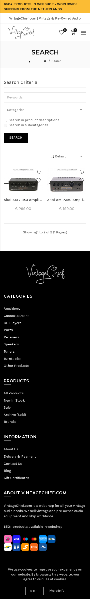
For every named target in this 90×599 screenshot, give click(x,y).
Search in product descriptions (34, 120)
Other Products (16, 366)
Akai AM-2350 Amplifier (23, 199)
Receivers (11, 337)
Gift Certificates (16, 478)
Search (57, 61)
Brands (10, 422)
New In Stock (14, 400)
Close (35, 591)
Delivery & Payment (20, 456)
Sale (7, 407)
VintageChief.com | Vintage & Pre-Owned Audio (45, 18)
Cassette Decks (17, 316)
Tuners (9, 351)
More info (56, 591)
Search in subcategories (28, 125)
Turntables (13, 359)
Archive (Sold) (15, 415)
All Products (14, 393)
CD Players (13, 323)
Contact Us (13, 464)
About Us (11, 449)
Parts (8, 330)
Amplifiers (12, 308)
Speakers (11, 344)
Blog (7, 471)
